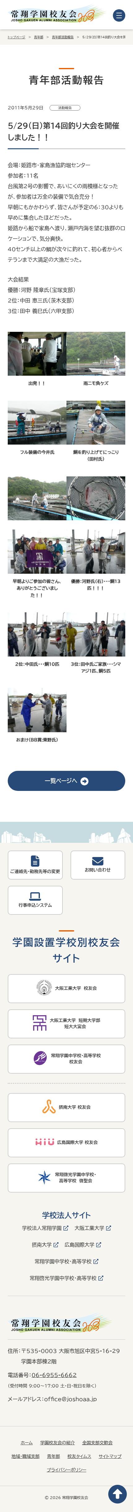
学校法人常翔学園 (42, 1228)
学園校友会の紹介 (57, 1443)
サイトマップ (110, 1456)
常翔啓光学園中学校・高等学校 (63, 1278)
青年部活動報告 (63, 37)
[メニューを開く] (119, 15)
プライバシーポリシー (66, 1470)
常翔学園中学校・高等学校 (63, 1261)
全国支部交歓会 (97, 1443)
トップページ (16, 37)
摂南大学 (42, 1244)
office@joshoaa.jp (70, 1399)
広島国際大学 (79, 1244)
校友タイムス (79, 1456)
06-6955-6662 (54, 1375)
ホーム (27, 1443)
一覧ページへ (61, 780)
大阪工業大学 (89, 1228)
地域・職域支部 (25, 1456)
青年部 (38, 37)
